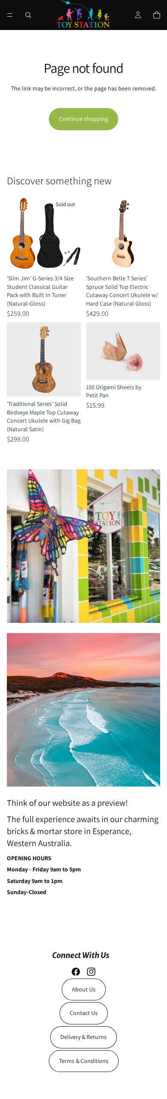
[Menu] (10, 15)
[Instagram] (91, 972)
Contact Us (84, 1013)
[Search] (28, 15)
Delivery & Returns (83, 1037)
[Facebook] (76, 972)
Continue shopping (83, 119)
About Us (83, 989)
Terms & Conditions (83, 1061)
